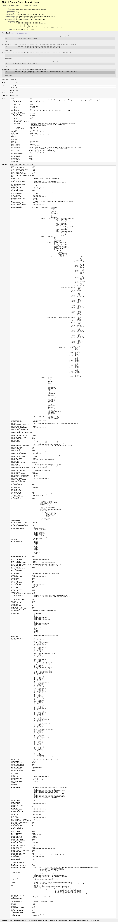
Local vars (9, 42)
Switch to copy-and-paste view (19, 33)
